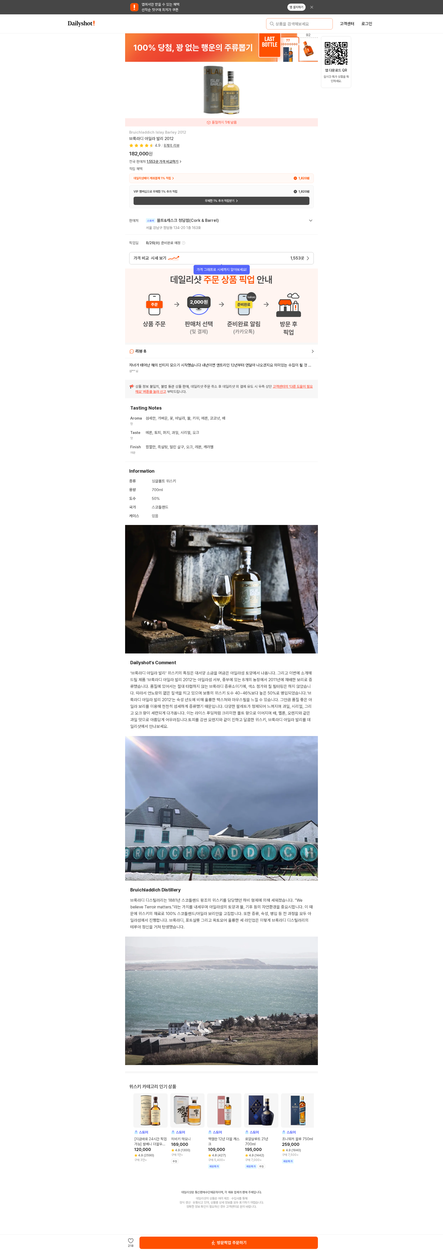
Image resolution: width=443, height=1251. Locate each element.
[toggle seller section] (311, 220)
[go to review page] (313, 351)
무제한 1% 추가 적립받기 (219, 201)
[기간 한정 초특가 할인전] (221, 47)
